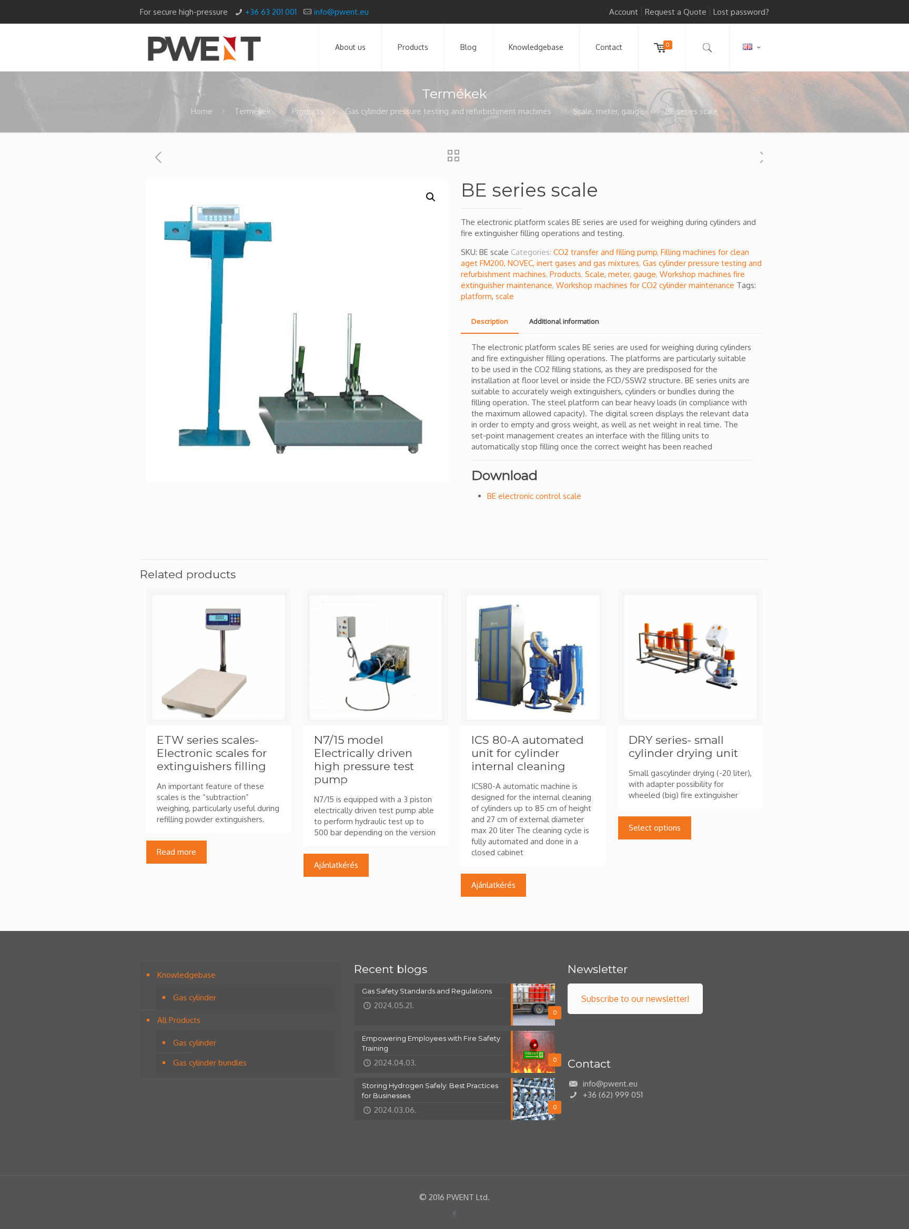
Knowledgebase (186, 975)
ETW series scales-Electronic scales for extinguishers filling (212, 753)
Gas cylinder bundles (210, 1063)
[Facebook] (454, 1213)
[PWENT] (204, 47)
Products (308, 111)
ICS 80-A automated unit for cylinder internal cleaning (527, 753)
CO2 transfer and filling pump (605, 252)
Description (489, 321)
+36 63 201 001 (271, 12)
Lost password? (741, 12)
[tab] (490, 321)
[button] (430, 197)
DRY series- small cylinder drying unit (683, 746)
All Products (178, 1020)
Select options (655, 828)
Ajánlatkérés (336, 865)
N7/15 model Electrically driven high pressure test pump (364, 759)
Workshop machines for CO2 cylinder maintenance (645, 285)
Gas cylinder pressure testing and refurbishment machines (448, 111)
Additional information (564, 321)
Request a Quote (675, 12)
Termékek (252, 111)
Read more (176, 852)
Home (202, 111)
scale (505, 296)
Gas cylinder (194, 997)
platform (476, 296)
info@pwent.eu (341, 12)
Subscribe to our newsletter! (635, 999)
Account (623, 12)
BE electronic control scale (534, 496)
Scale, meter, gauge (608, 111)
